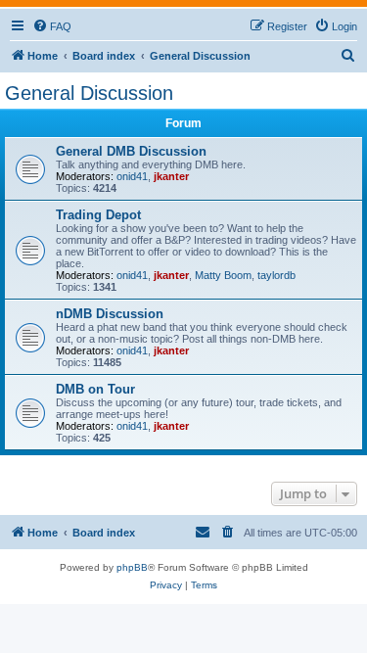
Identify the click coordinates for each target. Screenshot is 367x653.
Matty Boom (223, 275)
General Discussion (89, 93)
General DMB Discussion (131, 151)
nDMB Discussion (109, 313)
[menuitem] (51, 26)
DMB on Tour (95, 389)
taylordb (276, 275)
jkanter (171, 176)
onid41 (132, 176)
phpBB (132, 567)
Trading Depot (98, 215)
